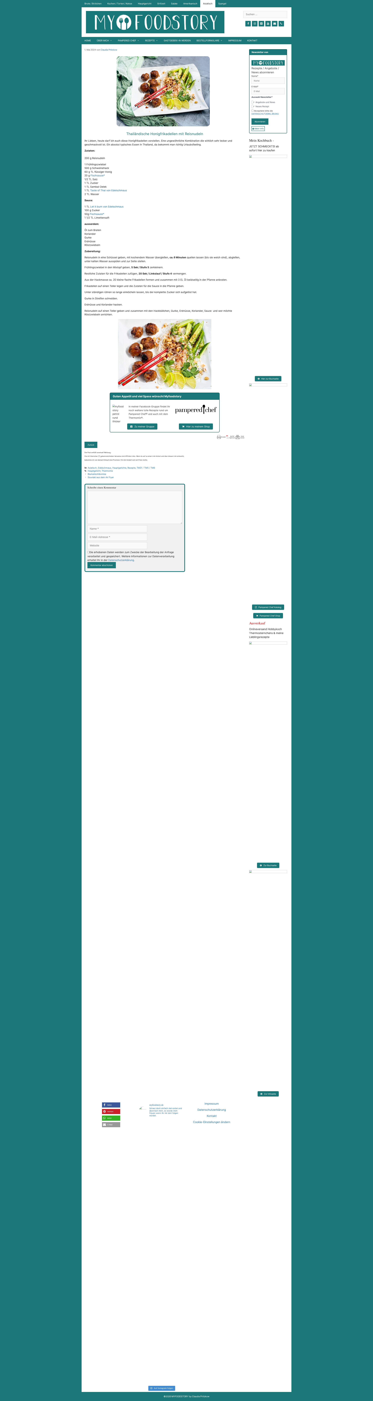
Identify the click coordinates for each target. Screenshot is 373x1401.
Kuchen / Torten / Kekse (119, 3)
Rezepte (131, 468)
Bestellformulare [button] (208, 40)
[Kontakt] (274, 24)
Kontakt (252, 40)
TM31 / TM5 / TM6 (146, 468)
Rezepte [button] (150, 40)
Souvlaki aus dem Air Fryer (101, 477)
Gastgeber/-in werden (177, 40)
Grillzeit (161, 3)
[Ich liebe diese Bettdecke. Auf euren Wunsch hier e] (161, 1138)
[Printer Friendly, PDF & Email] (231, 437)
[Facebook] (248, 24)
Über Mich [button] (103, 40)
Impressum (234, 40)
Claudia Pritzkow (109, 49)
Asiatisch (207, 3)
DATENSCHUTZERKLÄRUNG (265, 114)
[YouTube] (268, 24)
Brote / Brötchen (93, 3)
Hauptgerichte (119, 468)
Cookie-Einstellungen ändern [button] (211, 1122)
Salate (174, 3)
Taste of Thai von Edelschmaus (108, 190)
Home (88, 40)
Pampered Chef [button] (127, 40)
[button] (111, 1105)
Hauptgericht (144, 3)
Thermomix (107, 471)
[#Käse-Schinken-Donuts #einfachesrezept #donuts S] (146, 1177)
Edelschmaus (104, 468)
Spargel (222, 3)
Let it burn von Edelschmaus (107, 206)
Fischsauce (97, 175)
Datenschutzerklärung (121, 560)
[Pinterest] (261, 24)
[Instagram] (254, 24)
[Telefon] (281, 24)
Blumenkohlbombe (97, 474)
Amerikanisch (190, 3)
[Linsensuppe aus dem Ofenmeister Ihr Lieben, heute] (177, 1251)
